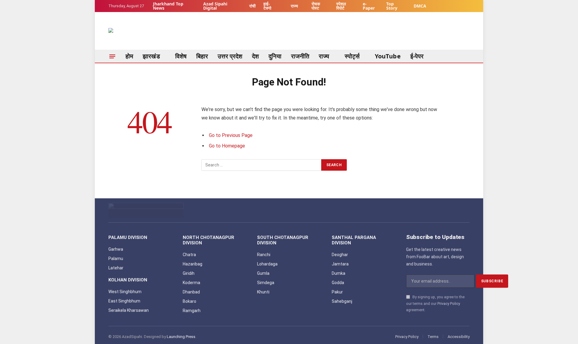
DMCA (420, 6)
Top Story (391, 6)
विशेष (181, 56)
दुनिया (275, 56)
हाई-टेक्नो (267, 6)
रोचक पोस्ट (316, 6)
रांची (252, 6)
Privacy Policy (448, 303)
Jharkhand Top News (168, 6)
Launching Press (181, 336)
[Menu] (112, 56)
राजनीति (300, 56)
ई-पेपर (417, 56)
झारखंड (151, 56)
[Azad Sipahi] (138, 34)
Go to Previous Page (231, 135)
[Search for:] (261, 165)
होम (129, 56)
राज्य (294, 6)
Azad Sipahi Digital (215, 6)
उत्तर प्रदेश (230, 56)
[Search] (467, 56)
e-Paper (369, 6)
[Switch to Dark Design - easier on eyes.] (465, 6)
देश (255, 56)
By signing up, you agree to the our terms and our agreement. (435, 303)
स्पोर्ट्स (352, 56)
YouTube (388, 56)
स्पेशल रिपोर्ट (341, 6)
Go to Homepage (227, 146)
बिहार (202, 56)
